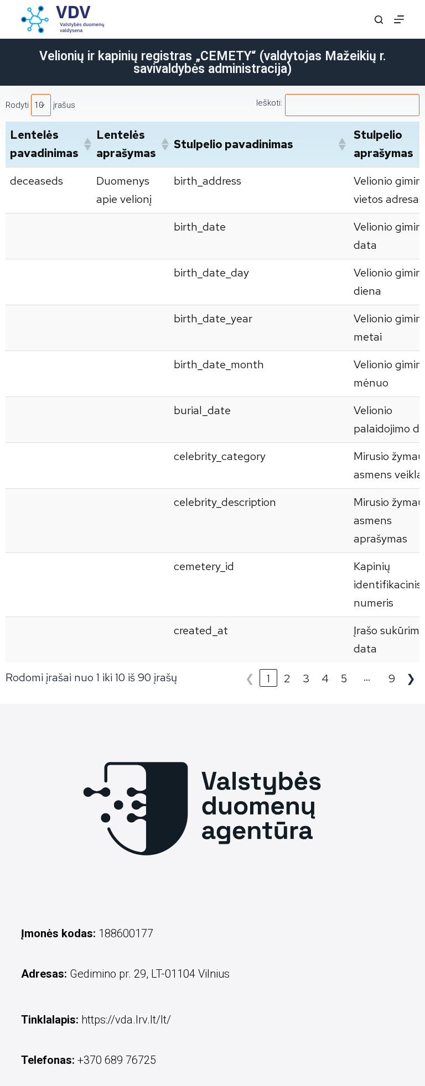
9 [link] (391, 678)
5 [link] (344, 678)
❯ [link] (411, 678)
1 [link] (268, 678)
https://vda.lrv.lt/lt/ (126, 1019)
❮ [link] (250, 678)
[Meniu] (399, 19)
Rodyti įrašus (40, 105)
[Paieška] (379, 19)
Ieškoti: (269, 103)
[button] (85, 144)
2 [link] (287, 678)
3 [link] (306, 678)
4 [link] (325, 678)
